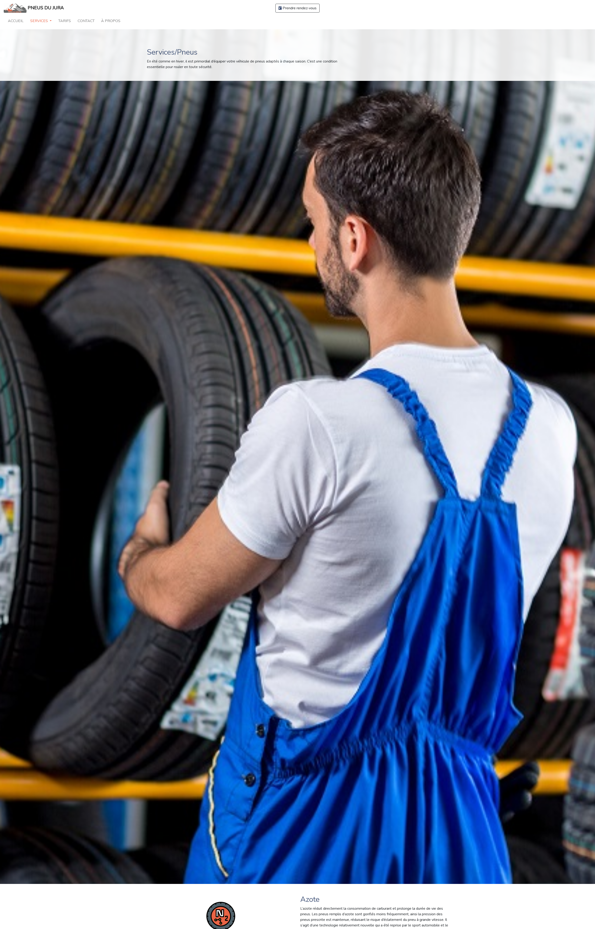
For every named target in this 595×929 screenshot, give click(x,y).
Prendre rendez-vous (299, 8)
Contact (86, 20)
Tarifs (64, 20)
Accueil (15, 20)
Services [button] (39, 20)
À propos (110, 20)
